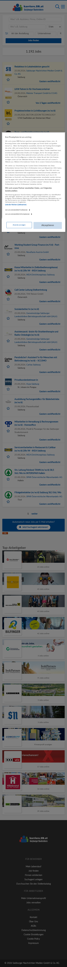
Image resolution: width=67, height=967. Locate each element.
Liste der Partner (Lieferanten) (15, 205)
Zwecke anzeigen (19, 225)
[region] (33, 182)
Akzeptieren (47, 225)
